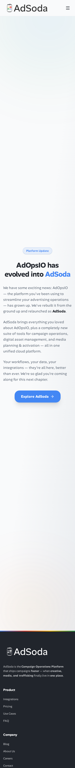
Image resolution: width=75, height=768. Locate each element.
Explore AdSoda (35, 396)
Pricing (7, 706)
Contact (8, 765)
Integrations (10, 699)
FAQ (6, 721)
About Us (9, 751)
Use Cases (9, 713)
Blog (6, 744)
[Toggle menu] (68, 8)
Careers (8, 758)
